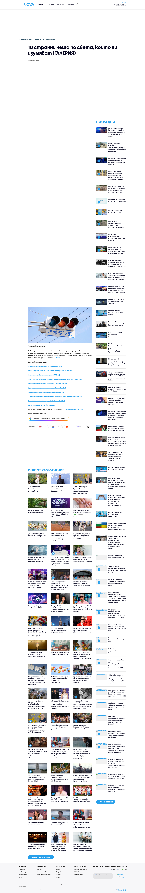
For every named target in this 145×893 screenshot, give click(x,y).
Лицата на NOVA (42, 872)
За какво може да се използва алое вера (35, 511)
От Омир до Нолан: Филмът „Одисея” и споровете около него (36, 654)
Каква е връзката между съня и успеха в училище (60, 653)
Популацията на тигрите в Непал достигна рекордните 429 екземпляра (59, 778)
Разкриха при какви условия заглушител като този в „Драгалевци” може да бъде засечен (116, 763)
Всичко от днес (23, 872)
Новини (40, 4)
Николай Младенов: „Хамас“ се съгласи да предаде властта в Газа (116, 582)
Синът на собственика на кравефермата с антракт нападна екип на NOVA (117, 161)
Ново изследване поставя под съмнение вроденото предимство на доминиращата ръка (82, 847)
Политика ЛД (90, 884)
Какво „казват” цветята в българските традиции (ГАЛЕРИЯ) (50, 370)
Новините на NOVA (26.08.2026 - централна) (115, 514)
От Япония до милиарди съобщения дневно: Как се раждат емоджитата (59, 679)
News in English (78, 874)
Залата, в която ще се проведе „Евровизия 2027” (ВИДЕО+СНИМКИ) (82, 583)
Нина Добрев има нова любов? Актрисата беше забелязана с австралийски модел (59, 847)
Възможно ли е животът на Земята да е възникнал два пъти (37, 559)
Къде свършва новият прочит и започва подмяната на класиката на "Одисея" (82, 824)
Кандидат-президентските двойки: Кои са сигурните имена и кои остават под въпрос (116, 613)
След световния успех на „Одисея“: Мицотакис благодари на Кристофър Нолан (82, 778)
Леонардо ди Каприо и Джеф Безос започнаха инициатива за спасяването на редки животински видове (36, 704)
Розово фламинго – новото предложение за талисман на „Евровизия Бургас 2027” (60, 513)
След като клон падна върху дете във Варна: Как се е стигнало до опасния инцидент (116, 189)
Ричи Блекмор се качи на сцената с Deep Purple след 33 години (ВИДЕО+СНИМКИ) (37, 584)
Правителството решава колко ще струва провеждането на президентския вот (117, 250)
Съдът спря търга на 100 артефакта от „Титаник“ (116, 301)
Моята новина (23, 874)
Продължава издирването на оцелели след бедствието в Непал (116, 224)
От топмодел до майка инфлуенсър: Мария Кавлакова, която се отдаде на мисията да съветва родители (37, 728)
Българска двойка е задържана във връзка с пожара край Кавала (116, 776)
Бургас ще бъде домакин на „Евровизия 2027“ (37, 606)
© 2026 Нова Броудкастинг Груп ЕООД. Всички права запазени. (32, 889)
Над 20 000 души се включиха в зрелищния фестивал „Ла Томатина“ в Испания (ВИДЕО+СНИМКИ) (116, 748)
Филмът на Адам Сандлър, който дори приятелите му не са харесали (59, 488)
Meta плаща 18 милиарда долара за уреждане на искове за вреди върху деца (117, 362)
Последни (22, 869)
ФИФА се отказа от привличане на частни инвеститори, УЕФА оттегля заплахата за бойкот (117, 376)
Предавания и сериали (44, 874)
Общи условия (74, 884)
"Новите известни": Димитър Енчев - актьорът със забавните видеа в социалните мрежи (80, 489)
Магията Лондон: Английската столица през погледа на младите (59, 631)
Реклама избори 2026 (28, 884)
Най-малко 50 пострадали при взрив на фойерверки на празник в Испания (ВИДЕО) (116, 720)
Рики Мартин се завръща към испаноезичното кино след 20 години (36, 488)
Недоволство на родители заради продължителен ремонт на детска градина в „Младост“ (116, 175)
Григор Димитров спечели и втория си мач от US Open (117, 389)
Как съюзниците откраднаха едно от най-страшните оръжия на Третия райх (117, 263)
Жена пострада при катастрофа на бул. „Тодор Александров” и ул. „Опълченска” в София (116, 132)
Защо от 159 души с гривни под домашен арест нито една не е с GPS (117, 627)
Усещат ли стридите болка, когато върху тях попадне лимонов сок (37, 535)
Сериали (58, 874)
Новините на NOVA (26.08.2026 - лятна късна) (115, 335)
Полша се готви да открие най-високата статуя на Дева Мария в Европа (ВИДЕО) (37, 778)
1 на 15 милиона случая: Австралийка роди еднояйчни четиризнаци (82, 799)
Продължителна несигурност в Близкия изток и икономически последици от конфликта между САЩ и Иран (117, 483)
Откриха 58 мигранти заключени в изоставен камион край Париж (117, 324)
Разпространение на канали (41, 884)
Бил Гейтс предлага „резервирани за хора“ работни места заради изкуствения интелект (117, 276)
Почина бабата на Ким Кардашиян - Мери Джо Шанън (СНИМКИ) (36, 846)
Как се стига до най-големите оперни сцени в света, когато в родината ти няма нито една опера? (37, 753)
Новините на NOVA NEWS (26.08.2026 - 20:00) (117, 468)
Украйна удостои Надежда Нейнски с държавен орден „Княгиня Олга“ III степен (115, 456)
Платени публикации (23, 886)
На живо (70, 4)
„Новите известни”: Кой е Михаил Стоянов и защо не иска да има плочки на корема (82, 608)
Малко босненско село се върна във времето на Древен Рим (60, 727)
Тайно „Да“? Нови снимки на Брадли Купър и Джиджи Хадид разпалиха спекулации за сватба (60, 704)
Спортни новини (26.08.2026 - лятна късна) (115, 312)
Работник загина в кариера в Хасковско (116, 556)
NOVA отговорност (80, 869)
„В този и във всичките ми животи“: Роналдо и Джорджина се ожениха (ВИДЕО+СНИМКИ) (60, 608)
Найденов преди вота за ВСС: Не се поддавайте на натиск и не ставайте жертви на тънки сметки (117, 441)
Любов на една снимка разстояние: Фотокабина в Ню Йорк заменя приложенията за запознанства (59, 585)
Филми (58, 877)
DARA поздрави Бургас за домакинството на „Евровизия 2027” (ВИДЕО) (82, 559)
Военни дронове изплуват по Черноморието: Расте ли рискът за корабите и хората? (117, 147)
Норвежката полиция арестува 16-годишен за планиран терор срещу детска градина (117, 289)
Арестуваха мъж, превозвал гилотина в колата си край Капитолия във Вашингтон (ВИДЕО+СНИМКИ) (116, 500)
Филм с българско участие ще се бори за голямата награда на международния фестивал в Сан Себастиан (82, 754)
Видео (20, 877)
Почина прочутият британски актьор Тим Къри (117, 640)
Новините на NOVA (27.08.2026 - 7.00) (115, 211)
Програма (50, 4)
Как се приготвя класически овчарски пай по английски (81, 727)
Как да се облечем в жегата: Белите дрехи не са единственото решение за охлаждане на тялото (36, 680)
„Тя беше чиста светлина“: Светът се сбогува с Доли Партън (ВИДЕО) (117, 569)
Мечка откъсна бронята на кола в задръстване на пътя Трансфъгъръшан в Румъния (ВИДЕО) (116, 348)
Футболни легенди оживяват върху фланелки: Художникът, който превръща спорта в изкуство (37, 631)
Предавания (59, 872)
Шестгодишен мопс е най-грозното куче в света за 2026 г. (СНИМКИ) (81, 536)
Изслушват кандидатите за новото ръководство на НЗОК (116, 237)
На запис (60, 4)
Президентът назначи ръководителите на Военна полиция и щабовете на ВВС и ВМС (117, 693)
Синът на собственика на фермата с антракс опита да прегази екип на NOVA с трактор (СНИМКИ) (117, 415)
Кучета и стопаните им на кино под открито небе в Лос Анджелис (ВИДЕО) (82, 679)
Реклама (20, 884)
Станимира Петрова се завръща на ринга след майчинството (116, 428)
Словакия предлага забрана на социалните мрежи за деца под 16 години (117, 706)
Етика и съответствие (111, 884)
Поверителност (82, 884)
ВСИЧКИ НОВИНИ (106, 802)
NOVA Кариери (78, 872)
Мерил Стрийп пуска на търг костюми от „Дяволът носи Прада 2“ (82, 630)
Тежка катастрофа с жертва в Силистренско (116, 651)
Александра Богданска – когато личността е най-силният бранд (37, 824)
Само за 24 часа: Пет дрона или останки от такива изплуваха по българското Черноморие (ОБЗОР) (116, 664)
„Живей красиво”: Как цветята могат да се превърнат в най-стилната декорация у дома (82, 656)
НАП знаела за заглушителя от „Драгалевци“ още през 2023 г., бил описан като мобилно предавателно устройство (117, 597)
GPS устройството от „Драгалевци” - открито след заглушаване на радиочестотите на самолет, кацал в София (117, 542)
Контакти (67, 884)
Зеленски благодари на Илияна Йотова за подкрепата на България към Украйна (117, 526)
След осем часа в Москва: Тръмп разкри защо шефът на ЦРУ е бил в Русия (116, 734)
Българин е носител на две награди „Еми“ (59, 823)
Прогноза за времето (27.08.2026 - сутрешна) (117, 200)
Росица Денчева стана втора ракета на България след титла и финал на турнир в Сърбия (59, 536)
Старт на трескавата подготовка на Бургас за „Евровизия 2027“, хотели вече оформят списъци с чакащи (60, 561)
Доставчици (61, 884)
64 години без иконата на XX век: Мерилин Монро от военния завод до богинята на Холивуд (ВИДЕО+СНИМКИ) (82, 704)
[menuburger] (20, 4)
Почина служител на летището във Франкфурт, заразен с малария (116, 788)
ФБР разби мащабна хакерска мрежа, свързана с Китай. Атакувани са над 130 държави (116, 679)
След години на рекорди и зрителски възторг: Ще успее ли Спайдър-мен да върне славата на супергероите (60, 753)
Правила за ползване (99, 884)
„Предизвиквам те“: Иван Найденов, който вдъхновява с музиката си (60, 800)
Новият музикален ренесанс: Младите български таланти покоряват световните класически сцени (37, 801)
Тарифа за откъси (53, 884)
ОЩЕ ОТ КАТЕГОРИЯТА (41, 857)
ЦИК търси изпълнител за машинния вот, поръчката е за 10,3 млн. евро (116, 401)
